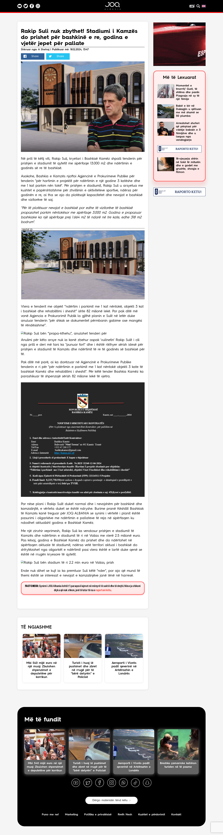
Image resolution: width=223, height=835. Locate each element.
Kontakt (176, 814)
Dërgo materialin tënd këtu (110, 800)
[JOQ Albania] (115, 7)
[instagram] (111, 783)
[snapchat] (147, 783)
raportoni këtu (103, 590)
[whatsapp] (123, 783)
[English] (204, 6)
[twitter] (88, 783)
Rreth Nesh (125, 814)
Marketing (71, 814)
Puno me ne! (50, 814)
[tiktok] (135, 783)
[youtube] (76, 783)
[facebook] (100, 783)
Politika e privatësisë (98, 814)
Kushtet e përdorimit (151, 814)
